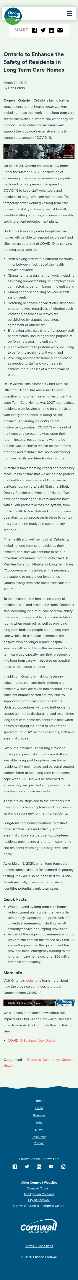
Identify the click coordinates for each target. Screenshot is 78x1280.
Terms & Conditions (39, 1246)
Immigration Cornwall (39, 1194)
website (31, 980)
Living (39, 1108)
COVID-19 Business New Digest (31, 1040)
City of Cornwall (39, 1200)
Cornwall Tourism (39, 1188)
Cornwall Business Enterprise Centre (39, 1206)
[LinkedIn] (51, 30)
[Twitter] (43, 30)
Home (39, 1101)
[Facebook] (34, 30)
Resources (39, 1137)
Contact (39, 1143)
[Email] (60, 30)
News (7, 1066)
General (67, 1060)
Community (51, 1060)
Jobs (39, 1122)
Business (34, 1060)
